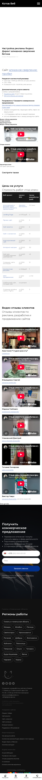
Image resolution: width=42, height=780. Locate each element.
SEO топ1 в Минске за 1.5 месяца (13, 96)
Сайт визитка (8, 227)
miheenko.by (6, 353)
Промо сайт (7, 220)
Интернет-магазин (10, 247)
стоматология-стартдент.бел (10, 411)
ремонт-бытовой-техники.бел (11, 441)
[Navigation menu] (38, 4)
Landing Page (8, 215)
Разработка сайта (9, 94)
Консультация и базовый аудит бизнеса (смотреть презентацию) (10, 207)
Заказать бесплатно (23, 205)
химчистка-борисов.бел (9, 499)
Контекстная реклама (8, 269)
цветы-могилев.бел (7, 470)
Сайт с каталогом (9, 234)
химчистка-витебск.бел (9, 382)
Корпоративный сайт (9, 241)
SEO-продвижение (8, 276)
